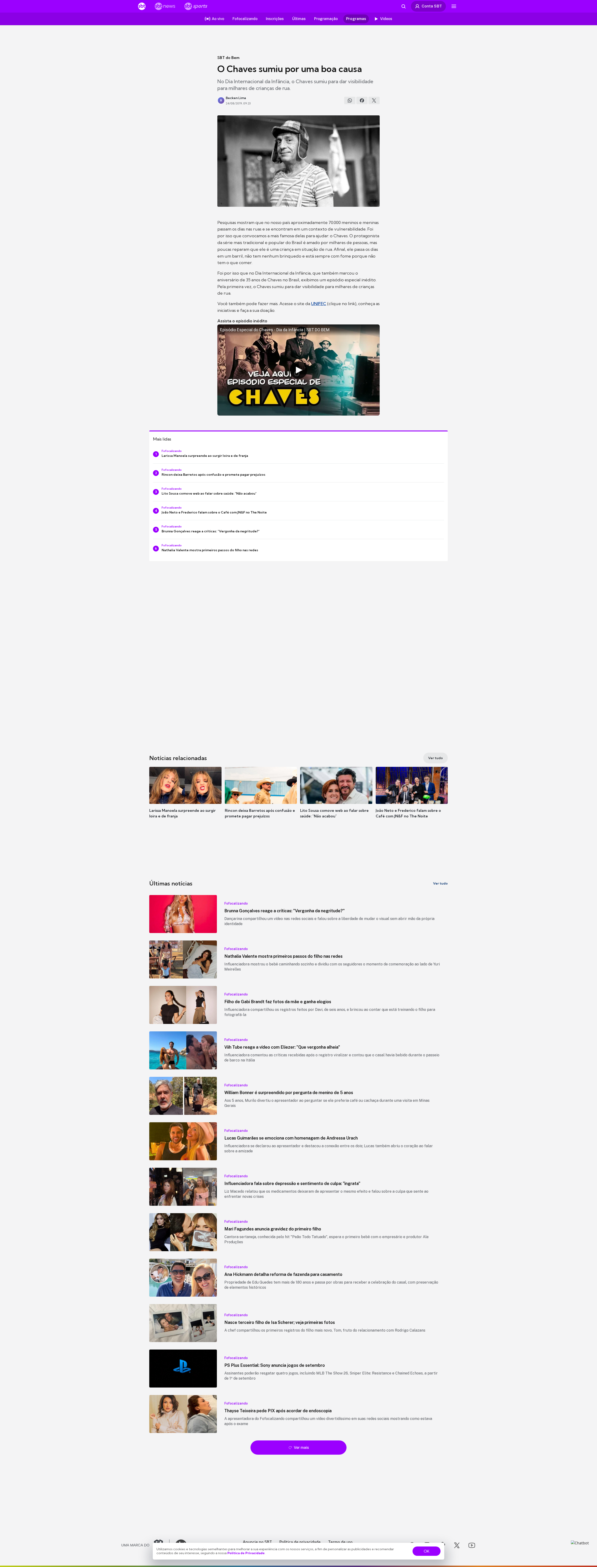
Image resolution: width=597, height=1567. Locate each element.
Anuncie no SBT (257, 1541)
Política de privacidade (300, 1541)
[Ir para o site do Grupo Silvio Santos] (145, 1545)
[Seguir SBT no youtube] (472, 1545)
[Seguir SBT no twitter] (457, 1545)
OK (426, 1551)
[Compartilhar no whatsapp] (349, 100)
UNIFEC (318, 303)
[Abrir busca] (403, 6)
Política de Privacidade (246, 1553)
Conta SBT (432, 6)
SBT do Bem (228, 57)
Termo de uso (340, 1541)
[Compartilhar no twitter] (374, 100)
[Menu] (454, 6)
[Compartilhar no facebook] (362, 100)
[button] (185, 799)
